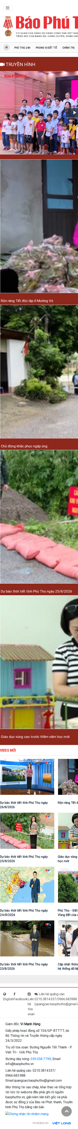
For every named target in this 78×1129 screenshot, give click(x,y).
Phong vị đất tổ (46, 47)
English (8, 999)
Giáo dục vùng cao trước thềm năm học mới (35, 737)
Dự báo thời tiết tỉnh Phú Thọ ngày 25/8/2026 (36, 591)
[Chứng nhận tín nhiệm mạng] (26, 1114)
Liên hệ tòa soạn (31, 1006)
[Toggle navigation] (7, 8)
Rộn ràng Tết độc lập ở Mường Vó (26, 301)
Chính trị (68, 47)
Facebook (21, 999)
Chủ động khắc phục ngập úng (23, 446)
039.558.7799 (41, 1059)
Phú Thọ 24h (22, 47)
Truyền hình (20, 64)
